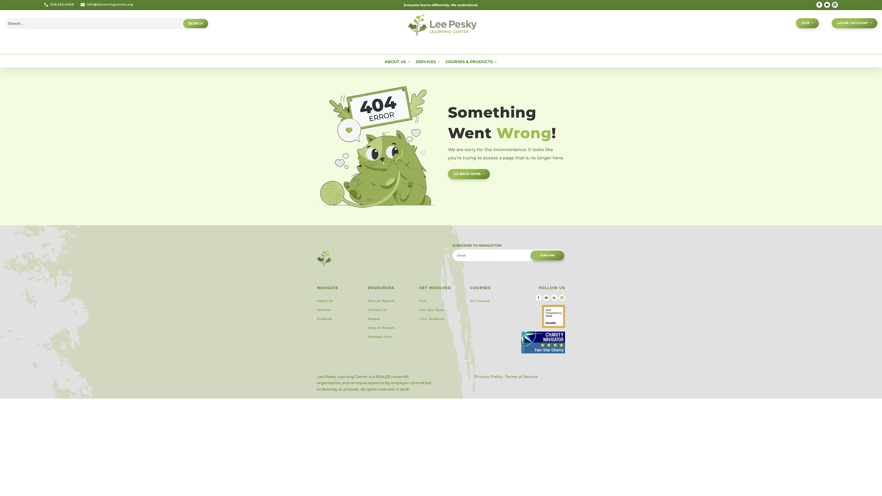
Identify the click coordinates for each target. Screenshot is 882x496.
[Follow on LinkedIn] (827, 5)
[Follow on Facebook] (819, 5)
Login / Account (852, 23)
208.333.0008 (62, 4)
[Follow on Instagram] (835, 5)
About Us (395, 62)
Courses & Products (469, 62)
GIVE (806, 23)
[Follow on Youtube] (546, 298)
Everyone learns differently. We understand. (441, 5)
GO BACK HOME (467, 174)
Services (426, 62)
